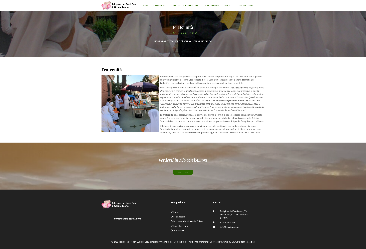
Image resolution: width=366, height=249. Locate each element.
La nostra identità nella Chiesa (185, 5)
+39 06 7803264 (227, 222)
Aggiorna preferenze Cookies (203, 241)
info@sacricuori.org (229, 227)
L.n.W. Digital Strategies (243, 241)
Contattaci (229, 5)
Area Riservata (246, 5)
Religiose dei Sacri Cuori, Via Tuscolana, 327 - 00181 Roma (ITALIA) (234, 214)
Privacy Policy (165, 241)
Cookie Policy (180, 241)
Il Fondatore (160, 5)
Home (145, 5)
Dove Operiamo (212, 5)
